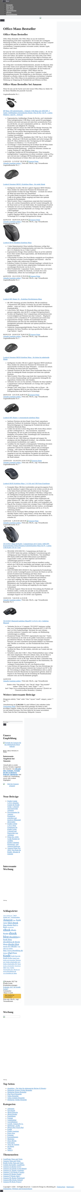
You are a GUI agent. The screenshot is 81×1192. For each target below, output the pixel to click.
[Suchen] (4, 724)
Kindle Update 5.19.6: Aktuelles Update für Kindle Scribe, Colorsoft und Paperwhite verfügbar (13, 805)
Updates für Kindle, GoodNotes (13, 1165)
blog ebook (13, 922)
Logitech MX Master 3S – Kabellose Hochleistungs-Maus (22, 299)
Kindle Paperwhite (15, 956)
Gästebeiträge (11, 1120)
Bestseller (9, 5)
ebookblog (14, 937)
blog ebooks (7, 925)
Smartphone (18, 965)
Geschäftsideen (12, 1122)
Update (12, 967)
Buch (14, 925)
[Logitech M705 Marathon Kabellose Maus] (11, 241)
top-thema (10, 1146)
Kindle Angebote (13, 1131)
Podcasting (11, 1143)
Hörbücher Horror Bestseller (16, 1092)
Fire (19, 946)
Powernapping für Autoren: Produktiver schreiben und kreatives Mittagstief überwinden (14, 817)
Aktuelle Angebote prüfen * (12, 163)
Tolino (8, 967)
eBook (6, 929)
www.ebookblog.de (9, 971)
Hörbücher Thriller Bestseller (17, 1100)
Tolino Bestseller (13, 1096)
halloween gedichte (8, 948)
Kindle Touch (16, 958)
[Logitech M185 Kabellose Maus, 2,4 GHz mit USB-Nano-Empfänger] (11, 482)
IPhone (14, 953)
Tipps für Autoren (13, 1144)
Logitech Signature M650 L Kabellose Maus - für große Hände (24, 184)
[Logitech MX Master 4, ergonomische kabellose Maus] (11, 416)
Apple (18, 920)
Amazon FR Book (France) (12, 1182)
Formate (10, 1118)
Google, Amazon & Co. (15, 1124)
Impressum (70, 1187)
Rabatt (19, 964)
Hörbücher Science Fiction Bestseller (19, 1090)
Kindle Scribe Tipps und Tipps (13, 1163)
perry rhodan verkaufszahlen (10, 962)
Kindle (7, 955)
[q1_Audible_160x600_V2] (11, 1017)
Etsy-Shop (9, 9)
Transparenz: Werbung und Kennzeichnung (17, 1189)
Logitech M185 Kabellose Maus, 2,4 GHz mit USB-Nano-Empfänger (26, 483)
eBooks (8, 12)
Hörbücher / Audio (13, 1126)
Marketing (18, 960)
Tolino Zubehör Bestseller (16, 1098)
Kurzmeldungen (11, 14)
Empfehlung (11, 1116)
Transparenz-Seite (9, 706)
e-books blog (10, 927)
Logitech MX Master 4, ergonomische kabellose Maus (21, 418)
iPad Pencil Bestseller (14, 1094)
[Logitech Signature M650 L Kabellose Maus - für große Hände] (11, 182)
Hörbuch (5, 953)
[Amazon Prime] (32, 161)
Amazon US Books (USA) (12, 1167)
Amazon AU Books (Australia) (13, 1170)
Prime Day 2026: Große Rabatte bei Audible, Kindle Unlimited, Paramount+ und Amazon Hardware (13, 841)
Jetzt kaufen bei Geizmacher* (9, 996)
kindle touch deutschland (9, 960)
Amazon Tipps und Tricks (11, 1161)
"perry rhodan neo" (8, 915)
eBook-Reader (12, 1114)
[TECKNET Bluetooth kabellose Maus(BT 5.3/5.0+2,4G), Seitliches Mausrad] (10, 619)
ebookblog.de (8, 942)
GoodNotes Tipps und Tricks (12, 1159)
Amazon (8, 919)
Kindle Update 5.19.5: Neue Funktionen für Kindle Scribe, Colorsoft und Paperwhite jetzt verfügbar (12, 829)
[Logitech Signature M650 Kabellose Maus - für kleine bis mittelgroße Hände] (11, 355)
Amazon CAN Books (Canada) (13, 1172)
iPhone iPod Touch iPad (15, 1127)
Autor (5, 923)
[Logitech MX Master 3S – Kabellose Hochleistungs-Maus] (11, 297)
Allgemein (10, 1109)
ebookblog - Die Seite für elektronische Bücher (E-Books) (26, 1088)
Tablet (4, 967)
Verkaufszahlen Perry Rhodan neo (11, 969)
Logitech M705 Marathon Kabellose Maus (17, 243)
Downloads (11, 1110)
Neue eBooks (11, 1141)
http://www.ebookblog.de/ (13, 950)
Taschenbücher (11, 10)
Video (9, 1148)
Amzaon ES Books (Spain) (12, 1174)
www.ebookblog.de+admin (10, 973)
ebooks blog (13, 944)
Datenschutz (61, 1187)
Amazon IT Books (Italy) (11, 1176)
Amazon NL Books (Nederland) (14, 1178)
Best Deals (10, 7)
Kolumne (10, 1135)
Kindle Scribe (7, 958)
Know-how (11, 1133)
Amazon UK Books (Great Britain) (15, 1168)
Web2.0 (10, 1150)
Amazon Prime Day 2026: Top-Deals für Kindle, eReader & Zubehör (14, 851)
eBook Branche (12, 1112)
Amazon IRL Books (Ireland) (13, 1180)
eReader (14, 946)
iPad (10, 953)
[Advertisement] (21, 886)
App (14, 920)
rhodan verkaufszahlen (8, 965)
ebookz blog (6, 946)
